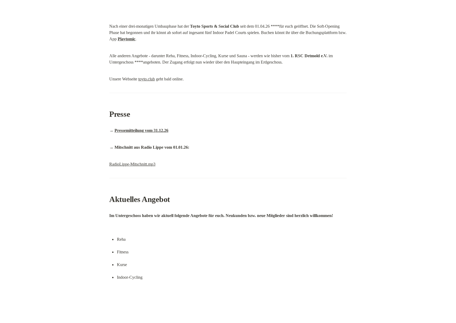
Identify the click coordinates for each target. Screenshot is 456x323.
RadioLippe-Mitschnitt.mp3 (132, 164)
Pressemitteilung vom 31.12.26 (141, 130)
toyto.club (146, 79)
